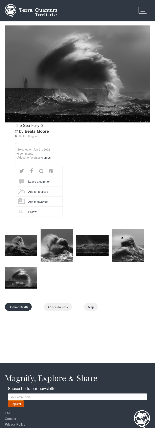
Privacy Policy (15, 424)
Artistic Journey (58, 307)
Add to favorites (38, 202)
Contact (10, 418)
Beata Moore (37, 131)
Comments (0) (18, 307)
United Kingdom (29, 136)
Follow (32, 212)
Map (91, 307)
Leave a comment (39, 181)
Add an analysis (38, 192)
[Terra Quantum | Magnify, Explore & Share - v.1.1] (31, 5)
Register (15, 404)
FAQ (8, 413)
